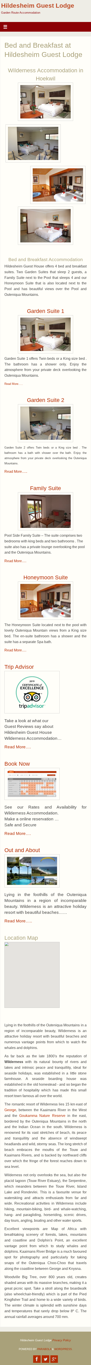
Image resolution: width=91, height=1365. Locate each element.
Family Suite (45, 488)
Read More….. (13, 383)
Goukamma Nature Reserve (42, 1116)
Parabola (44, 1349)
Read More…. (15, 561)
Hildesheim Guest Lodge (37, 5)
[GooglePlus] (54, 1359)
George (10, 1110)
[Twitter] (45, 1359)
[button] (39, 971)
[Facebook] (37, 1359)
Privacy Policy (61, 1340)
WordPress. (63, 1349)
